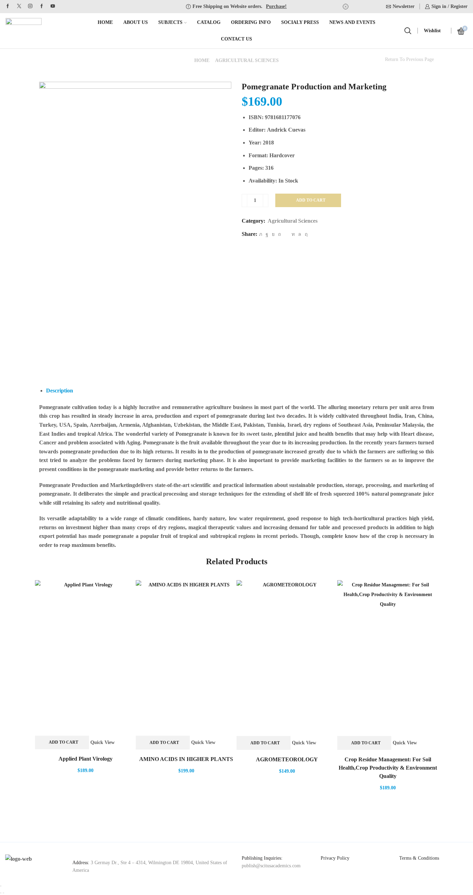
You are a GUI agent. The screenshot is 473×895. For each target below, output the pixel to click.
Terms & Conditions (419, 858)
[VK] (273, 234)
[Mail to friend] (286, 234)
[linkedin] (293, 234)
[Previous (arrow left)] (0, 893)
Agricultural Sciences (247, 60)
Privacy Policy (335, 858)
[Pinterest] (279, 234)
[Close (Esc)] (0, 886)
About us (135, 22)
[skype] (305, 234)
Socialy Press (300, 22)
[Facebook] (8, 6)
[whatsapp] (299, 234)
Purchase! (276, 6)
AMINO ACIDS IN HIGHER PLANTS (186, 759)
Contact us (236, 39)
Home (105, 22)
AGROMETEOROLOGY (287, 759)
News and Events (352, 22)
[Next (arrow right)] (3, 893)
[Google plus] (41, 6)
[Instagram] (30, 6)
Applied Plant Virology (86, 759)
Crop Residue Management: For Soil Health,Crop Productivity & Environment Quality (388, 767)
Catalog (209, 22)
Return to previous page (409, 59)
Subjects (170, 22)
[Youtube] (53, 6)
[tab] (59, 390)
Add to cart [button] (63, 742)
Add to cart (310, 200)
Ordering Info (251, 22)
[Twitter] (19, 6)
